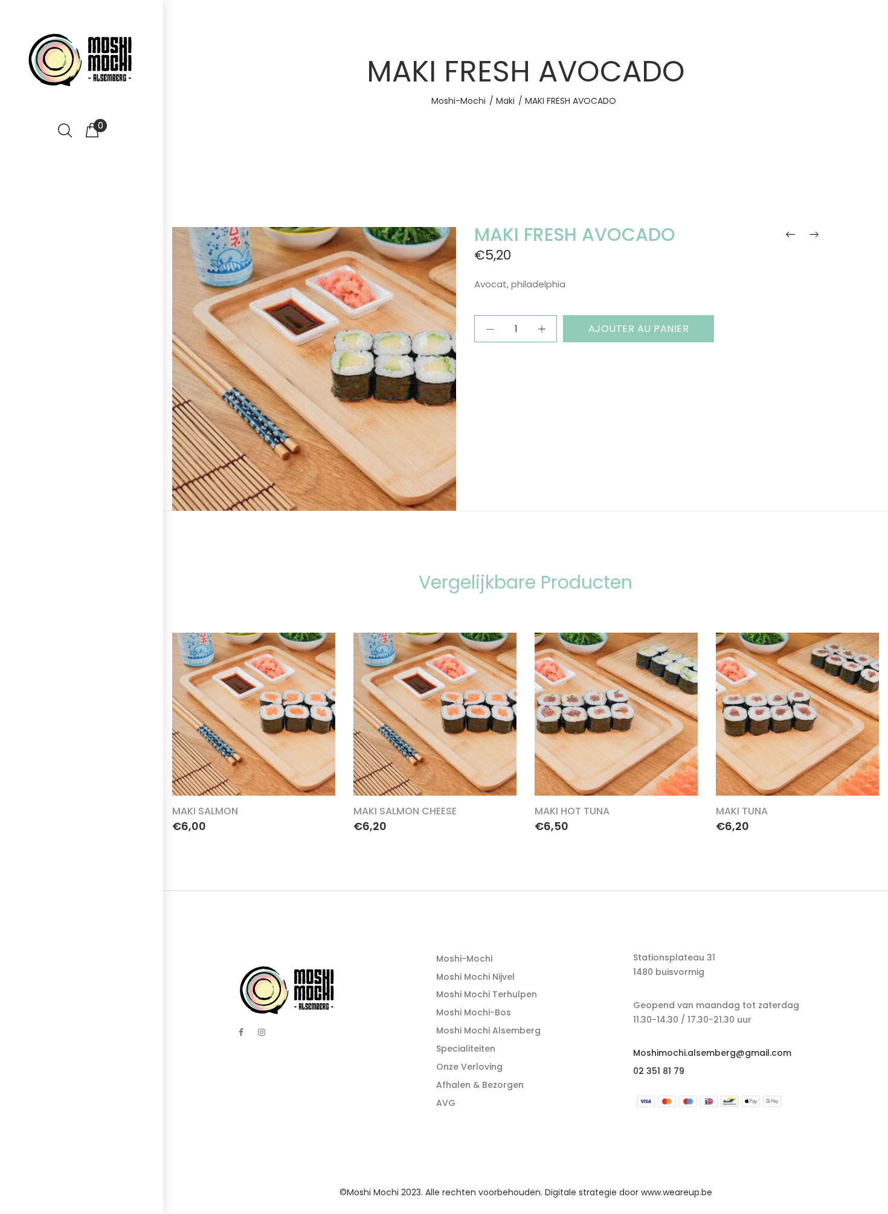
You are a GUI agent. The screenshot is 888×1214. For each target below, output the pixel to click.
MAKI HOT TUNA (572, 811)
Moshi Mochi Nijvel (475, 977)
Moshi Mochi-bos (473, 1012)
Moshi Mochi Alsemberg (488, 1030)
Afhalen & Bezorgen (480, 1085)
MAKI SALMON (205, 811)
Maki (505, 101)
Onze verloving (469, 1067)
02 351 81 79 (658, 1071)
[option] (253, 729)
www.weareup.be (676, 1192)
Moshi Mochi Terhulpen (486, 994)
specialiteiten (465, 1049)
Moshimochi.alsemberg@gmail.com (712, 1053)
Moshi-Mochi (458, 101)
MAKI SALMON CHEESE (405, 811)
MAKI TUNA (742, 811)
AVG (445, 1103)
